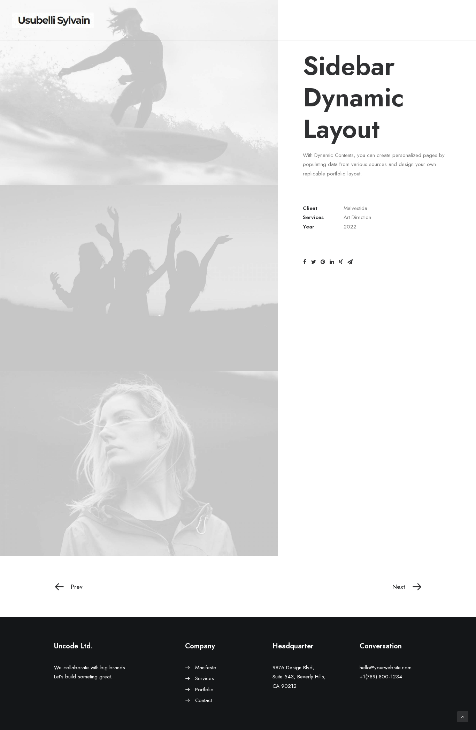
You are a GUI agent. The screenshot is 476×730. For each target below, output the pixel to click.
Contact (203, 700)
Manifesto (205, 667)
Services (204, 678)
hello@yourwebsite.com (386, 667)
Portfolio (204, 689)
